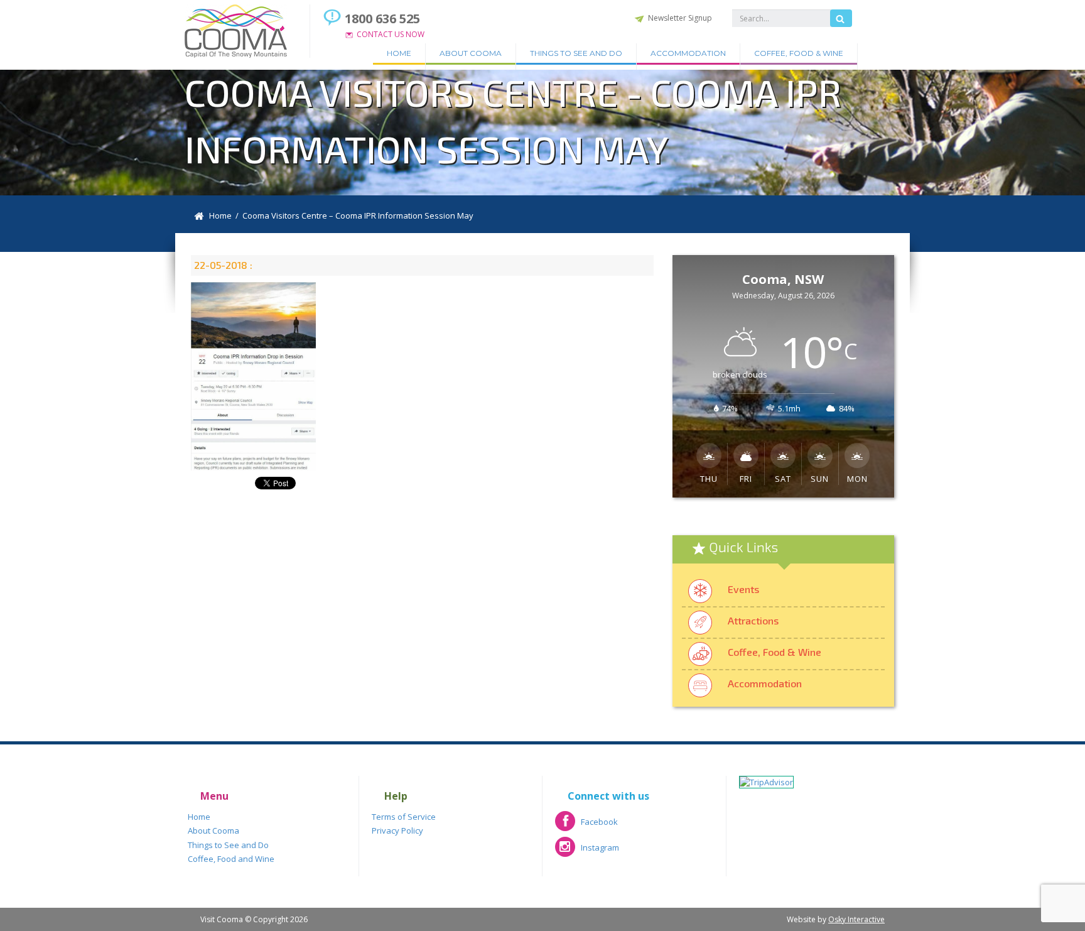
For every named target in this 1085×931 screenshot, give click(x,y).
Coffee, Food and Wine (231, 858)
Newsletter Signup (680, 18)
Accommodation (688, 53)
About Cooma (471, 53)
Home (399, 53)
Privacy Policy (397, 830)
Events (743, 589)
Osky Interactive (856, 919)
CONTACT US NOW (390, 34)
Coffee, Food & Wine (798, 53)
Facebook (586, 826)
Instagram (587, 851)
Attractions (753, 620)
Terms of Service (404, 816)
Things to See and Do (576, 53)
